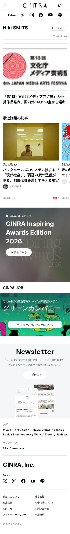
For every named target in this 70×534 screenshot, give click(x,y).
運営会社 (39, 496)
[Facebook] (41, 15)
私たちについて (11, 496)
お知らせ (7, 508)
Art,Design (22, 429)
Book (6, 434)
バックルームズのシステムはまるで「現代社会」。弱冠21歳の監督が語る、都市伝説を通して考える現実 (31, 175)
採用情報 (7, 502)
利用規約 (39, 514)
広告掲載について (44, 502)
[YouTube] (50, 15)
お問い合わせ (42, 508)
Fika (5, 448)
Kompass (18, 448)
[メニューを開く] (65, 5)
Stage (58, 429)
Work (37, 434)
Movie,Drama (41, 429)
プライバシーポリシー (14, 514)
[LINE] (60, 15)
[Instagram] (32, 15)
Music (7, 429)
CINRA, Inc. (19, 464)
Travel (49, 434)
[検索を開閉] (59, 5)
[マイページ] (5, 5)
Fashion (62, 434)
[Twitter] (22, 15)
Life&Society (22, 434)
